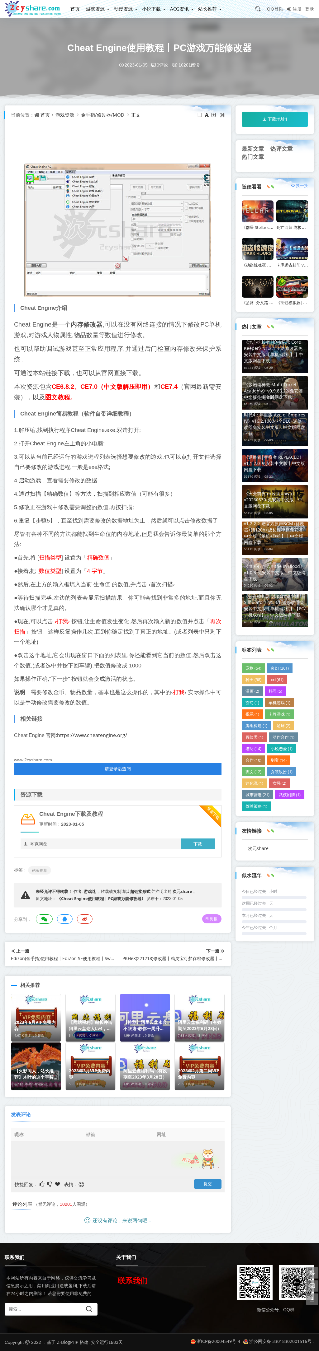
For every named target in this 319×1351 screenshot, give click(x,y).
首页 (75, 9)
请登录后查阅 (118, 769)
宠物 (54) (253, 668)
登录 (309, 9)
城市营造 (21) (257, 794)
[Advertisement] (127, 146)
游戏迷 (90, 891)
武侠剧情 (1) (290, 794)
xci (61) (277, 679)
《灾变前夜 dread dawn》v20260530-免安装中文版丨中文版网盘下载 (273, 499)
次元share (182, 891)
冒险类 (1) (254, 737)
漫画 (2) (252, 691)
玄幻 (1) (252, 702)
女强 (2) (279, 783)
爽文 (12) (253, 771)
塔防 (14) (253, 748)
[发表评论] (312, 1286)
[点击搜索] (260, 8)
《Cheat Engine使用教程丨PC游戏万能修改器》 (101, 898)
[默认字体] (207, 115)
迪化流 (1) (254, 783)
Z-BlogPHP (67, 1342)
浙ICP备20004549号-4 (218, 1341)
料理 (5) (275, 691)
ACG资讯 (179, 9)
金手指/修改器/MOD (102, 115)
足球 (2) (283, 725)
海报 (213, 919)
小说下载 (151, 9)
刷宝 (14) (279, 760)
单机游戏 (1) (279, 702)
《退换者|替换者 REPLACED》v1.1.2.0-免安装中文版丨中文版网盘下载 (274, 463)
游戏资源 (95, 9)
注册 (297, 9)
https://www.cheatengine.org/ (92, 735)
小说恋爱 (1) (282, 748)
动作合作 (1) (283, 737)
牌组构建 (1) (256, 725)
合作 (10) (253, 760)
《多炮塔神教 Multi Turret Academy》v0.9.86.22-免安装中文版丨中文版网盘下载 (273, 391)
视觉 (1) (252, 714)
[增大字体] (214, 115)
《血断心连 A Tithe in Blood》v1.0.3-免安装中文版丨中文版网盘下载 (275, 572)
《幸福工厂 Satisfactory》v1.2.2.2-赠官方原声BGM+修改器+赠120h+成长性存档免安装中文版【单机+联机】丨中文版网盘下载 (274, 529)
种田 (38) (253, 679)
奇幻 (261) (280, 668)
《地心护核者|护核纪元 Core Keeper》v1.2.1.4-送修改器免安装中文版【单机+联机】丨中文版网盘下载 (273, 351)
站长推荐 (207, 9)
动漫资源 (123, 9)
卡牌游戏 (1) (279, 714)
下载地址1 (278, 119)
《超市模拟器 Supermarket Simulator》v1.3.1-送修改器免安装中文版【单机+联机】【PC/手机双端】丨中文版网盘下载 (275, 605)
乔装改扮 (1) (282, 771)
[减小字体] (200, 115)
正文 (135, 115)
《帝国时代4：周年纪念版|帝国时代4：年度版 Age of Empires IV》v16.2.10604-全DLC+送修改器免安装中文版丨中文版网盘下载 (275, 421)
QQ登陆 (275, 9)
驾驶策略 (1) (256, 806)
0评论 (162, 65)
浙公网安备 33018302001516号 (280, 1341)
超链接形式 (140, 891)
